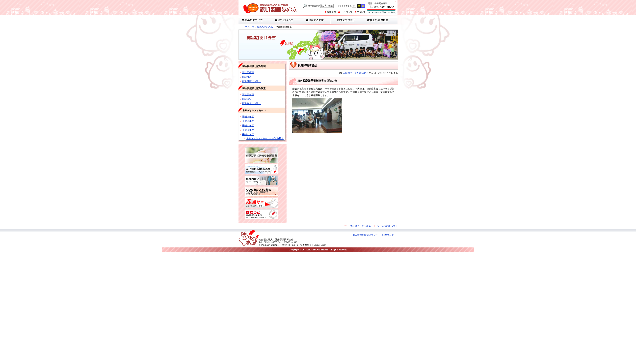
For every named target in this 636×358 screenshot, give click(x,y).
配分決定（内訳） (251, 103)
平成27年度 (248, 125)
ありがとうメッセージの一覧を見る (265, 138)
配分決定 (247, 99)
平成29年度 (248, 116)
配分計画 (247, 77)
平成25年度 (248, 134)
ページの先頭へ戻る (386, 226)
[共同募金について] (253, 20)
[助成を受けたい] (346, 20)
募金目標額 (248, 72)
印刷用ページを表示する (355, 73)
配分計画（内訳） (251, 81)
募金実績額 (248, 94)
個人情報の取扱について (365, 235)
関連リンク (388, 235)
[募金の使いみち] (283, 20)
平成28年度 (248, 121)
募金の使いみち (265, 27)
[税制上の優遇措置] (377, 20)
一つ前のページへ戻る (359, 226)
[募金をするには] (314, 20)
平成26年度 (248, 130)
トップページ (247, 27)
